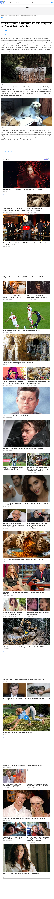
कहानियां (17, 2)
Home (2, 15)
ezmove (2, 127)
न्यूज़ (6, 15)
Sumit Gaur (4, 30)
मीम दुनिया (31, 2)
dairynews (3, 84)
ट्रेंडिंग (10, 2)
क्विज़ (24, 2)
